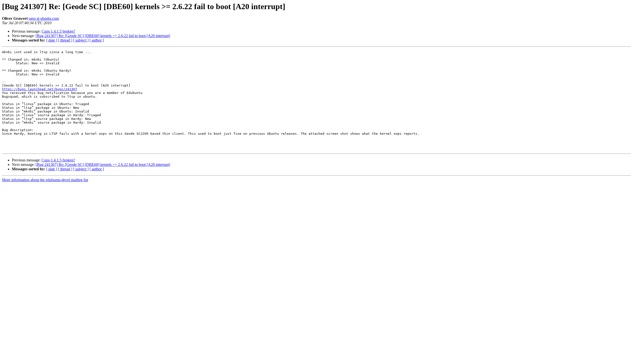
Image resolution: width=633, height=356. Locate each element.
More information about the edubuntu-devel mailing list (45, 180)
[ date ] (51, 40)
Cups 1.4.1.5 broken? (58, 31)
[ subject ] (81, 40)
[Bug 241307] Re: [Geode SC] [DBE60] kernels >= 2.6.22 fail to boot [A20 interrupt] (103, 36)
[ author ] (97, 40)
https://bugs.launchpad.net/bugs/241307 (39, 89)
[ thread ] (65, 40)
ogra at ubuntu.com (44, 18)
